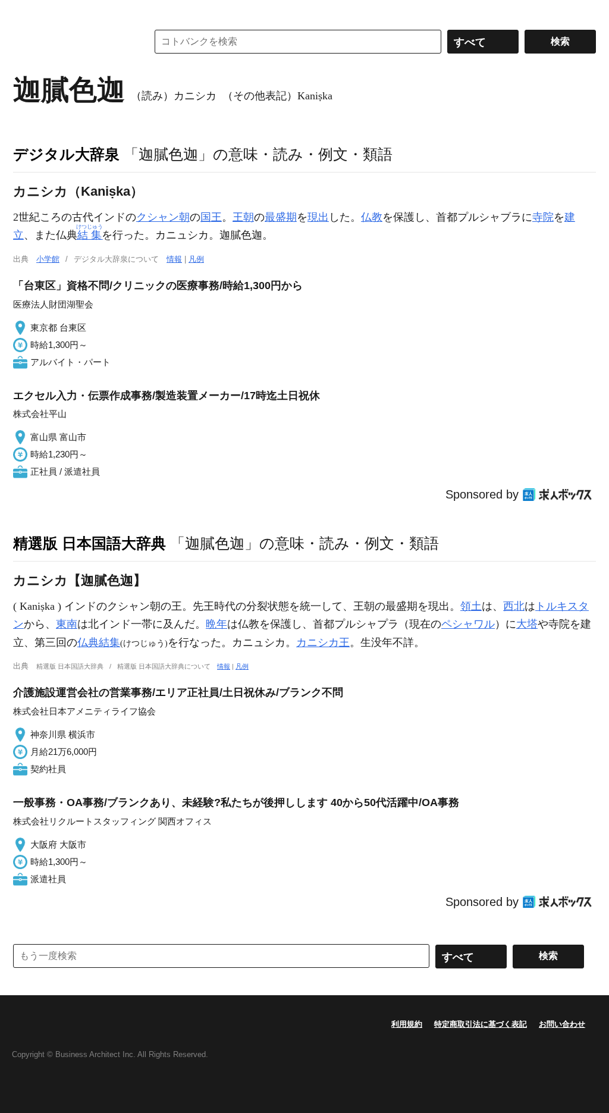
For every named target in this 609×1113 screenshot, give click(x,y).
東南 (66, 624)
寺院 (543, 217)
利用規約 (406, 1024)
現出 (318, 217)
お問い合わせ (562, 1024)
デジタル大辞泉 (66, 154)
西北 (514, 606)
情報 (174, 259)
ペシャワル (468, 624)
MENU (25, 12)
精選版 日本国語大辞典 (89, 543)
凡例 (196, 259)
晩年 (216, 624)
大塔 (527, 624)
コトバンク (72, 42)
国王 (211, 217)
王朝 (243, 217)
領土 (471, 606)
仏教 (371, 217)
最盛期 (281, 217)
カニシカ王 (323, 642)
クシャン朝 (163, 217)
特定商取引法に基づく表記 (480, 1024)
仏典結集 (98, 642)
